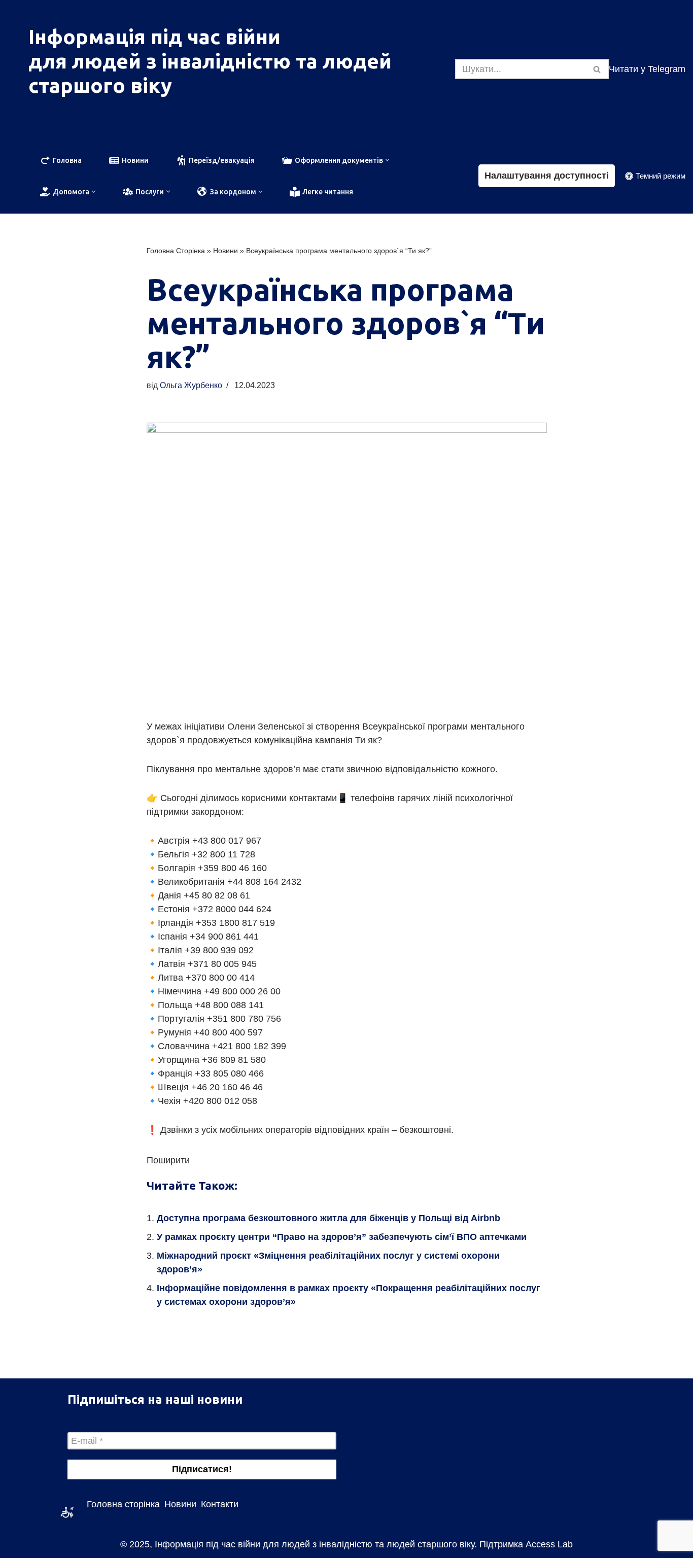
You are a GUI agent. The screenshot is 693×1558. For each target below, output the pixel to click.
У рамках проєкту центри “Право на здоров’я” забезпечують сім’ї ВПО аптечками (342, 1237)
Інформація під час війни (154, 36)
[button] (387, 160)
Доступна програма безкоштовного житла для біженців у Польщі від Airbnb (328, 1218)
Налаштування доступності (546, 175)
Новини (225, 251)
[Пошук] (597, 69)
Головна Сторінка (176, 251)
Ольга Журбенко (191, 385)
